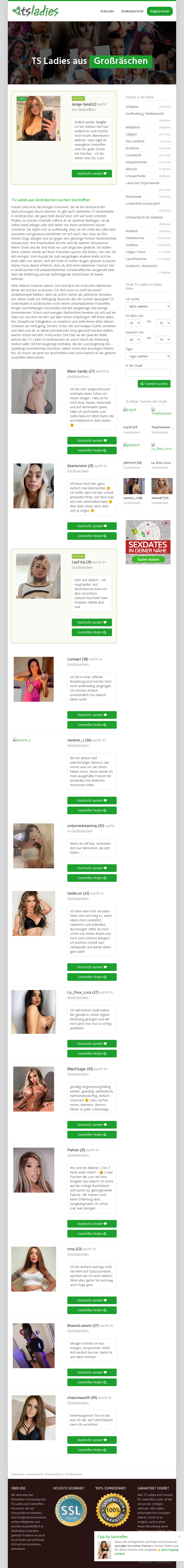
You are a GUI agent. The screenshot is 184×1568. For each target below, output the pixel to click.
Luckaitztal (148, 155)
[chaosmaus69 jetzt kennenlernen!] (33, 1417)
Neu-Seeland (148, 141)
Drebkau (148, 245)
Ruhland (148, 231)
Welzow (148, 169)
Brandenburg (54, 1474)
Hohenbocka (148, 238)
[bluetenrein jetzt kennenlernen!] (33, 485)
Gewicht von (135, 332)
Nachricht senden (90, 173)
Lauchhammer (148, 259)
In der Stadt (134, 365)
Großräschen (78, 377)
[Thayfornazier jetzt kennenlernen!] (162, 415)
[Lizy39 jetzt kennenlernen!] (134, 415)
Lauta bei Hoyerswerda (148, 186)
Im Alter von (134, 315)
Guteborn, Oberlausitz (148, 269)
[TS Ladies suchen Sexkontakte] (35, 11)
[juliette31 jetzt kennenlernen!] (134, 451)
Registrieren (159, 11)
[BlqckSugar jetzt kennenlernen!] (33, 1089)
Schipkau (148, 106)
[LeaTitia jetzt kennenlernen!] (38, 576)
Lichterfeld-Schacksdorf (148, 206)
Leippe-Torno (148, 252)
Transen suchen (156, 384)
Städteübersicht (132, 11)
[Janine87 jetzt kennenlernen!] (162, 486)
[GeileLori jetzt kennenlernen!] (33, 913)
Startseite (107, 11)
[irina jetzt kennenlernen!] (33, 1269)
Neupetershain (148, 162)
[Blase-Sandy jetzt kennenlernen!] (33, 391)
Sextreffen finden (90, 450)
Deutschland (34, 1474)
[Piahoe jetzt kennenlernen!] (33, 1170)
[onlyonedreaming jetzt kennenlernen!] (33, 845)
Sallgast (148, 134)
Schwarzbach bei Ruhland (148, 220)
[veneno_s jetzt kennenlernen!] (33, 760)
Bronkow (148, 148)
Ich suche (132, 299)
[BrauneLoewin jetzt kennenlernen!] (33, 1345)
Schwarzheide (148, 176)
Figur (129, 349)
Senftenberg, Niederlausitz (148, 116)
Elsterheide (148, 196)
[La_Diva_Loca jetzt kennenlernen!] (33, 1012)
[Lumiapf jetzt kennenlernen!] (33, 679)
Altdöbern (148, 127)
